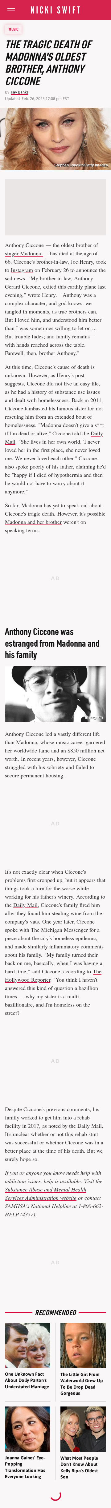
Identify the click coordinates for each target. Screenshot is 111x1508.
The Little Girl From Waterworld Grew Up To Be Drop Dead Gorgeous (81, 1384)
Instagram (22, 269)
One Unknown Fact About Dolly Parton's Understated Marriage (27, 1380)
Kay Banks (19, 92)
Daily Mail (25, 904)
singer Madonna (24, 253)
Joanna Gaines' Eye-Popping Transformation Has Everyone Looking (25, 1467)
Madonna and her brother (33, 521)
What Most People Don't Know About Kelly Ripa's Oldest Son (79, 1467)
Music (13, 29)
